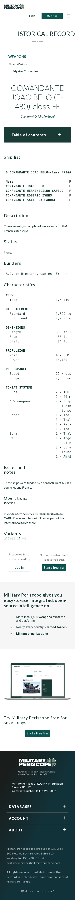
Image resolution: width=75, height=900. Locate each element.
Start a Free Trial (37, 733)
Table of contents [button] (29, 135)
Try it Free (52, 15)
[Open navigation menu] (68, 16)
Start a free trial (54, 567)
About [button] (16, 830)
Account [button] (19, 818)
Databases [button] (20, 807)
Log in (19, 567)
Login (32, 16)
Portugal (49, 116)
